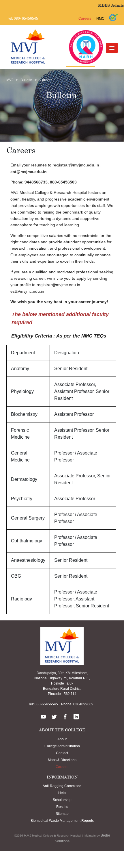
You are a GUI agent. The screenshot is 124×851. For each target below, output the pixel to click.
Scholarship (62, 800)
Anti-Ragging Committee (62, 786)
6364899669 (82, 704)
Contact (62, 753)
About (62, 739)
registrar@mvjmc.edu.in (75, 165)
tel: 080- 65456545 (23, 18)
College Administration (62, 746)
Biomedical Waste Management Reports (62, 821)
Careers (84, 18)
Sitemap (62, 814)
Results (62, 807)
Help (62, 793)
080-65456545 (46, 704)
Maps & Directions (62, 760)
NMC (100, 18)
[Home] (28, 46)
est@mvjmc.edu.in (28, 171)
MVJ (9, 80)
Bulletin (26, 80)
